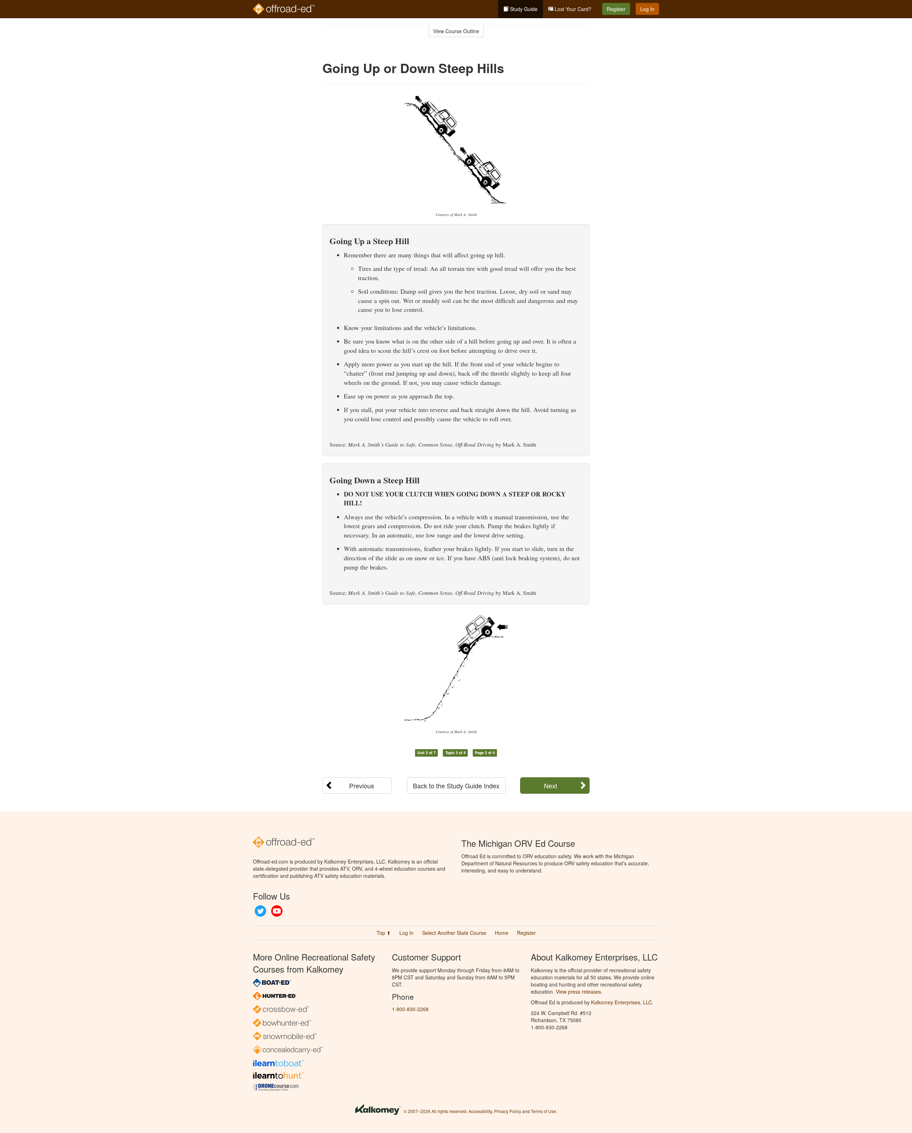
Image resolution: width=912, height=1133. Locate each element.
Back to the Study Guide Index (456, 785)
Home (501, 932)
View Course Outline (456, 31)
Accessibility (480, 1111)
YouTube (277, 911)
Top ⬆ (384, 932)
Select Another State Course (454, 932)
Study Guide (523, 8)
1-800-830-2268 (410, 1009)
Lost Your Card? (572, 8)
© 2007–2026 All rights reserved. (435, 1111)
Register (616, 8)
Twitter (260, 911)
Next (550, 785)
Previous (361, 785)
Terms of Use (543, 1111)
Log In (647, 8)
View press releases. (579, 991)
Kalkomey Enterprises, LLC (621, 1002)
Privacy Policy (507, 1111)
